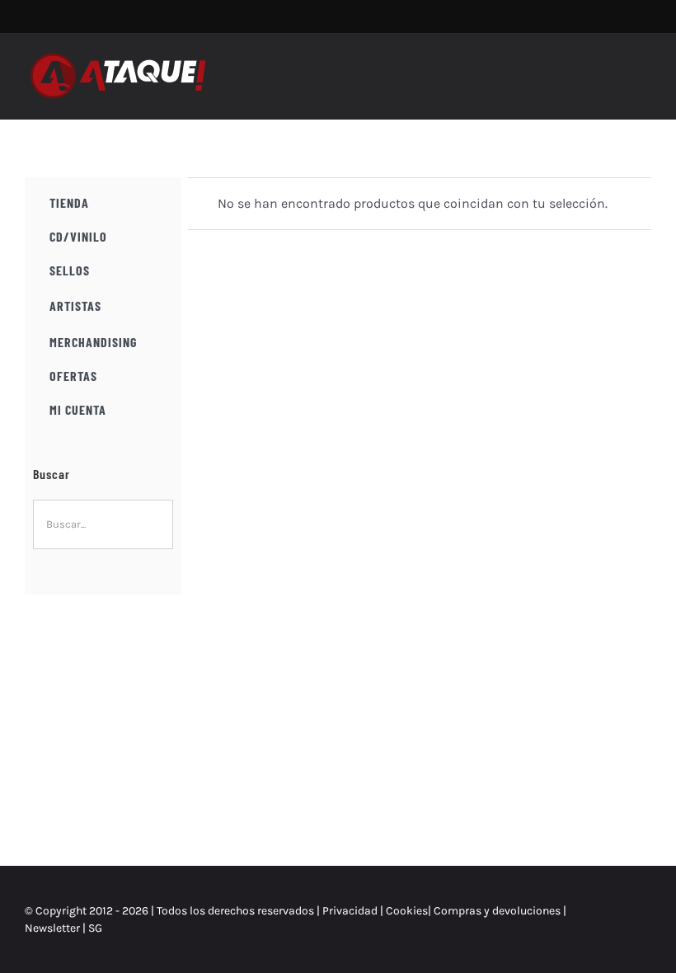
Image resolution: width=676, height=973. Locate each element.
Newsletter (53, 928)
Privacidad (350, 911)
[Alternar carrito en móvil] (615, 68)
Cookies (407, 911)
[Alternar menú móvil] (644, 68)
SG (95, 928)
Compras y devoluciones (497, 911)
